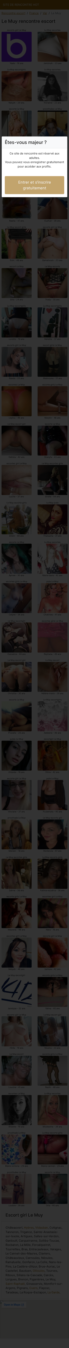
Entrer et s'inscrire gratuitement (34, 185)
